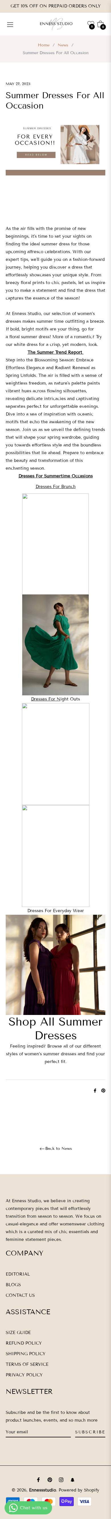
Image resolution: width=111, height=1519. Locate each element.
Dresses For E (41, 910)
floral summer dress (29, 336)
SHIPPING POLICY (26, 1353)
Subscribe (90, 1432)
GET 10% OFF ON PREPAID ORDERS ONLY (56, 6)
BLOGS (13, 1284)
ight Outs (55, 699)
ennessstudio (42, 1490)
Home (44, 45)
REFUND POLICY (24, 1343)
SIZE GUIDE (18, 1332)
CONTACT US (20, 1295)
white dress (26, 344)
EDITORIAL (18, 1274)
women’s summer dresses (50, 1053)
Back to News (58, 1148)
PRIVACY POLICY (24, 1375)
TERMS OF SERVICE (27, 1364)
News (63, 45)
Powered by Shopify (79, 1490)
